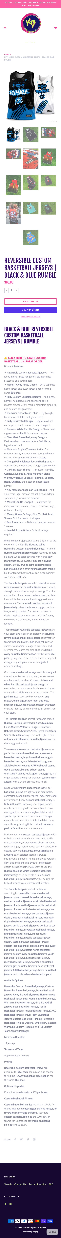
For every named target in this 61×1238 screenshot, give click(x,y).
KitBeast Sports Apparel (34, 1227)
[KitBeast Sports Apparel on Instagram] (10, 1203)
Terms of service (37, 1184)
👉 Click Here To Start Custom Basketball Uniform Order (25, 359)
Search (8, 1184)
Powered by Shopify (30, 1231)
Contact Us (20, 1184)
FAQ (51, 1184)
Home (7, 54)
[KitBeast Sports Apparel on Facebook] (5, 1203)
